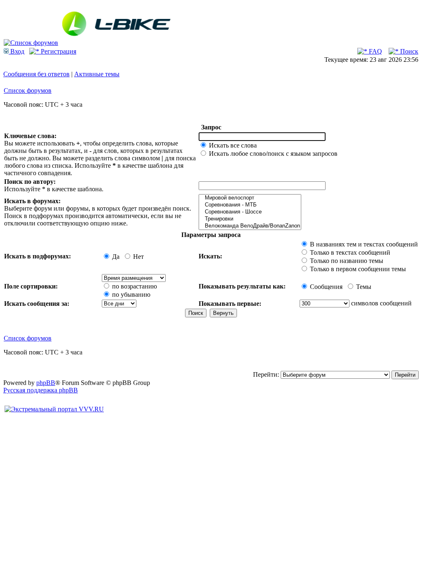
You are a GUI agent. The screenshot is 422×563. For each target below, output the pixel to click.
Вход (16, 51)
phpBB (45, 382)
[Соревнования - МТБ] (250, 205)
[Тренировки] (250, 219)
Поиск (408, 51)
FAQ (374, 51)
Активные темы (97, 73)
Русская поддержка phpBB (40, 390)
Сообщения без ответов (36, 73)
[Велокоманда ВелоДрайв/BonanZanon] (250, 226)
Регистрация (57, 51)
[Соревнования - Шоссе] (250, 212)
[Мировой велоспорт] (250, 198)
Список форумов (28, 90)
